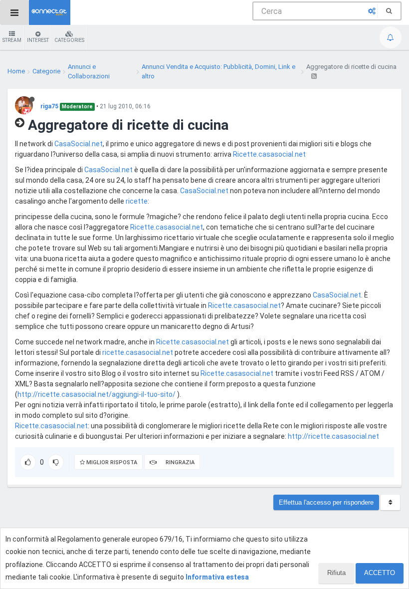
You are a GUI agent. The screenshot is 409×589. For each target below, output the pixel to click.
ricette (137, 201)
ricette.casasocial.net (137, 352)
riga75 (49, 106)
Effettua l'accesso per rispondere (326, 502)
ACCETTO (379, 573)
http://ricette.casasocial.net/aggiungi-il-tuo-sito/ (96, 394)
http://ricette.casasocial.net (333, 436)
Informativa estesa (217, 577)
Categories (69, 40)
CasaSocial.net (78, 144)
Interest (38, 40)
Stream (11, 40)
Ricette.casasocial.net (269, 154)
